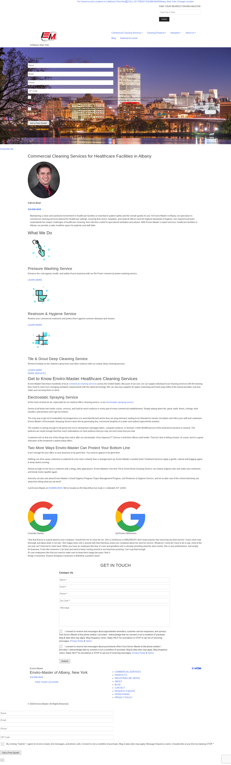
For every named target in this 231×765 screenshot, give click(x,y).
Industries (175, 33)
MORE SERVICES (37, 373)
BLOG (118, 684)
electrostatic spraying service (119, 402)
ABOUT (118, 681)
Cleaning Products (156, 33)
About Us (190, 33)
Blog (113, 38)
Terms (166, 100)
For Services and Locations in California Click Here (101, 1)
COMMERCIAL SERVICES (128, 672)
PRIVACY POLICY (124, 697)
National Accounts (128, 38)
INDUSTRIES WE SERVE (127, 678)
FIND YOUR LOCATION (46, 682)
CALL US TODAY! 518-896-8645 (143, 1)
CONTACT (120, 688)
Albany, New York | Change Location (176, 1)
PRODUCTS (121, 675)
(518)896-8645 (55, 488)
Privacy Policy (155, 100)
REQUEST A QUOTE (125, 691)
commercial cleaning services (83, 384)
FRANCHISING (122, 694)
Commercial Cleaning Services (126, 33)
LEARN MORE (35, 280)
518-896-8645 (34, 209)
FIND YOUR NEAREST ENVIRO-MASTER (180, 6)
